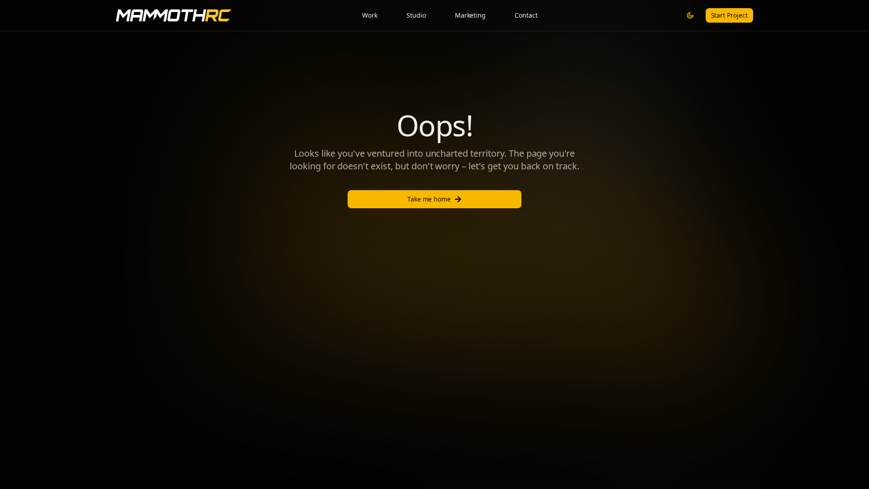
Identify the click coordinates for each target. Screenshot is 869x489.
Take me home (429, 199)
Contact (526, 15)
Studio (416, 15)
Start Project (729, 15)
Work (369, 15)
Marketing (470, 15)
